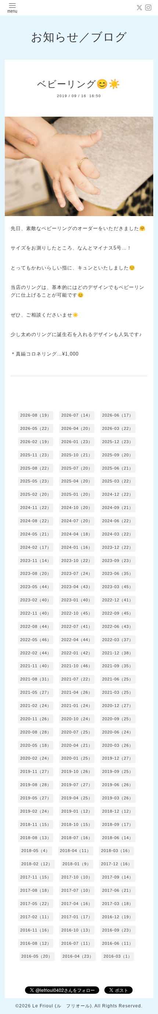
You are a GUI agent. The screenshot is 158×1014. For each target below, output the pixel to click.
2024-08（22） (35, 521)
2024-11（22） (35, 507)
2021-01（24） (77, 705)
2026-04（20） (77, 428)
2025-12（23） (117, 441)
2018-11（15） (35, 824)
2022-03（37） (117, 639)
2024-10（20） (77, 507)
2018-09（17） (117, 824)
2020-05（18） (35, 745)
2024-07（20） (77, 521)
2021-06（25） (117, 679)
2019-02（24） (35, 811)
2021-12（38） (117, 653)
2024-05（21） (35, 534)
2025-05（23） (35, 481)
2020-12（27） (117, 705)
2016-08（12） (35, 943)
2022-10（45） (77, 613)
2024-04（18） (77, 534)
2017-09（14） (117, 877)
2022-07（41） (77, 626)
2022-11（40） (35, 613)
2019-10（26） (77, 771)
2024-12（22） (117, 494)
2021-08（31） (35, 679)
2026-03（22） (117, 428)
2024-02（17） (35, 547)
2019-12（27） (117, 758)
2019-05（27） (35, 798)
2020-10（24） (77, 719)
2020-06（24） (117, 732)
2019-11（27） (35, 771)
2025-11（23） (35, 455)
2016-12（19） (117, 917)
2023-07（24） (77, 573)
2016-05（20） (37, 956)
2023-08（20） (35, 573)
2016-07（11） (77, 943)
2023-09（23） (117, 560)
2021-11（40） (35, 666)
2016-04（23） (78, 956)
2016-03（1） (118, 956)
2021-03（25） (117, 692)
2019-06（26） (117, 784)
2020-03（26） (117, 745)
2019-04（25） (77, 798)
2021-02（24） (35, 705)
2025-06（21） (117, 468)
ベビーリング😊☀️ (79, 84)
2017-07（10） (77, 890)
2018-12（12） (117, 811)
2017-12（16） (116, 864)
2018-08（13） (35, 837)
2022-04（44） (77, 639)
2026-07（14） (77, 415)
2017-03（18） (117, 903)
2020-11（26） (35, 719)
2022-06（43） (117, 626)
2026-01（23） (77, 441)
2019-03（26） (117, 798)
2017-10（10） (77, 877)
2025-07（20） (77, 468)
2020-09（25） (117, 719)
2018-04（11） (75, 850)
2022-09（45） (117, 613)
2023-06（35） (117, 573)
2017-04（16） (77, 903)
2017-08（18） (35, 890)
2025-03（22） (117, 481)
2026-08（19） (35, 415)
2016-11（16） (35, 930)
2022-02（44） (35, 653)
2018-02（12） (37, 864)
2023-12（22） (117, 547)
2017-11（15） (35, 877)
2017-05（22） (35, 903)
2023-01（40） (77, 600)
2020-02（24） (35, 758)
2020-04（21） (77, 745)
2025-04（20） (77, 481)
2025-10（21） (77, 455)
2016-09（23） (117, 930)
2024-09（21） (117, 507)
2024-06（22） (117, 521)
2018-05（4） (35, 850)
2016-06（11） (117, 943)
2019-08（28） (35, 784)
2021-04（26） (77, 692)
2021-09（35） (117, 666)
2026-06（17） (117, 415)
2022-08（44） (35, 626)
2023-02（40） (35, 600)
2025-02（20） (35, 494)
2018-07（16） (77, 837)
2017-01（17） (77, 917)
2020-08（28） (35, 732)
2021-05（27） (35, 692)
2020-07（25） (77, 732)
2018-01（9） (76, 864)
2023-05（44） (35, 586)
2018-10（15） (77, 824)
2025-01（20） (77, 494)
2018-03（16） (116, 850)
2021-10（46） (77, 666)
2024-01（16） (77, 547)
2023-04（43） (77, 586)
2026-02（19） (35, 441)
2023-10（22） (77, 560)
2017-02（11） (35, 917)
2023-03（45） (117, 586)
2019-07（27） (77, 784)
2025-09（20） (117, 455)
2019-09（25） (117, 771)
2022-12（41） (117, 600)
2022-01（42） (77, 653)
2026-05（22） (35, 428)
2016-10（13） (77, 930)
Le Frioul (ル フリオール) (62, 1005)
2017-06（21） (117, 890)
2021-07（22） (77, 679)
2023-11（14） (35, 560)
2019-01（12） (77, 811)
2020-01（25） (77, 758)
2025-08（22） (35, 468)
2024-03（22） (117, 534)
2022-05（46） (35, 639)
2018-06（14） (117, 837)
